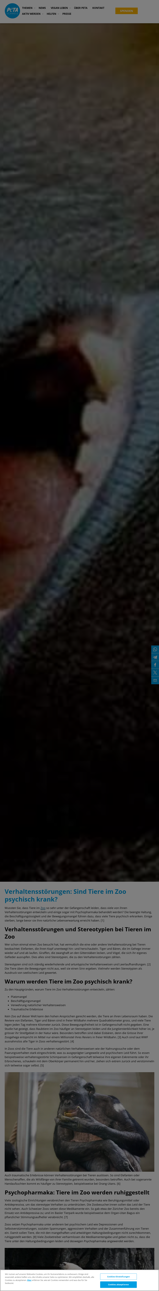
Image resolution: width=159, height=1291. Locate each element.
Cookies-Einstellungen (118, 1276)
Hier (29, 1280)
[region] (79, 1280)
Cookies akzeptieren (118, 1284)
